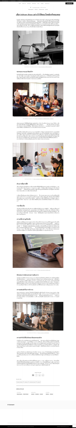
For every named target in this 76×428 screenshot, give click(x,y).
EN (71, 0)
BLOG (38, 3)
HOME (20, 3)
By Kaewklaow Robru (36, 7)
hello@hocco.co (6, 0)
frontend (41, 394)
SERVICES (29, 3)
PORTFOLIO (34, 3)
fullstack (36, 9)
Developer (37, 394)
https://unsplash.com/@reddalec (43, 332)
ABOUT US (24, 3)
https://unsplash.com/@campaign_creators (44, 118)
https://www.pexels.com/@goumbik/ (44, 270)
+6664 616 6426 (13, 0)
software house (41, 9)
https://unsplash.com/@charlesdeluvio (45, 66)
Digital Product (25, 394)
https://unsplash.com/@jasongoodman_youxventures (42, 179)
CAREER (42, 3)
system (46, 9)
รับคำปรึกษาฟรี (69, 3)
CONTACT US (47, 3)
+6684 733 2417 (20, 0)
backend (32, 394)
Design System (30, 9)
